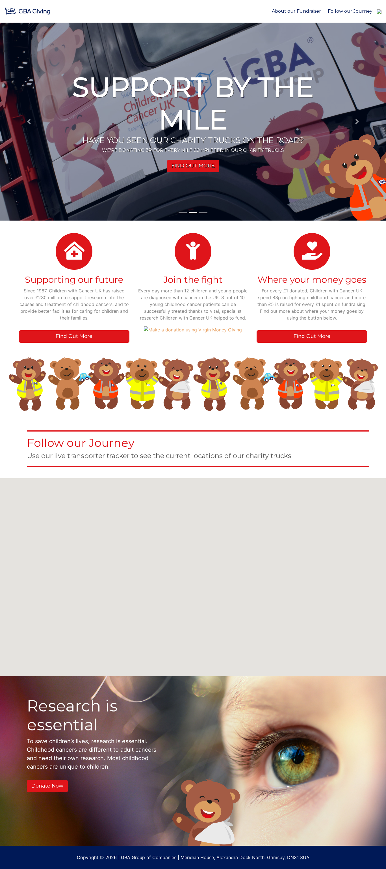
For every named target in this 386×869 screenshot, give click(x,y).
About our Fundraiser (296, 11)
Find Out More (74, 336)
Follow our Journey (350, 11)
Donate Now (47, 786)
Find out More (193, 166)
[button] (29, 122)
